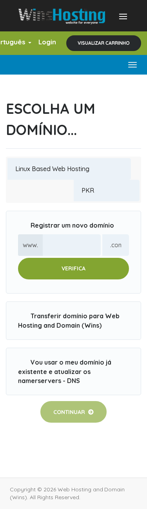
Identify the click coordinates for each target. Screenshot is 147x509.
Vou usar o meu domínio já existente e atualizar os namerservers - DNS (64, 371)
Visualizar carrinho (104, 43)
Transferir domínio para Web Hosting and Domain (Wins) (69, 320)
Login (47, 42)
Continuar (70, 412)
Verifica (73, 268)
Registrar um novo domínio (72, 225)
